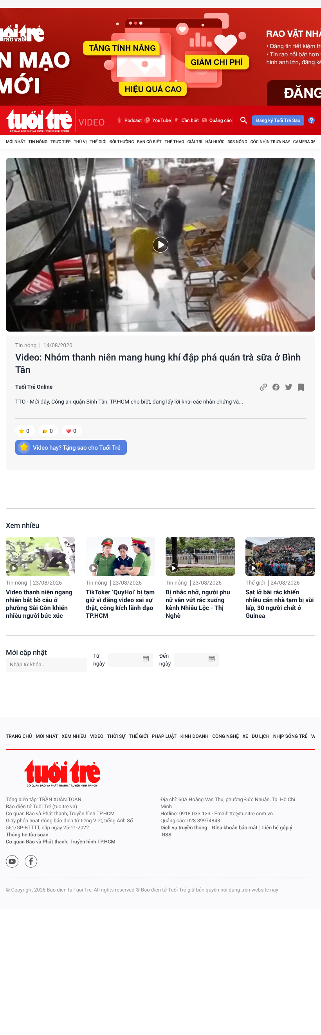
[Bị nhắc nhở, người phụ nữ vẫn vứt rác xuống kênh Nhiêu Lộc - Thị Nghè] (200, 556)
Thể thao (174, 141)
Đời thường (122, 141)
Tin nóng (38, 141)
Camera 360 (305, 141)
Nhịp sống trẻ (290, 736)
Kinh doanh (194, 736)
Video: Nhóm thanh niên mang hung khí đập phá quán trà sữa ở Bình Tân (158, 363)
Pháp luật (164, 736)
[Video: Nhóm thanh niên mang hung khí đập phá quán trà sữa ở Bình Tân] (160, 245)
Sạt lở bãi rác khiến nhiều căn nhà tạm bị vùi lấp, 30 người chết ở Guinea (279, 603)
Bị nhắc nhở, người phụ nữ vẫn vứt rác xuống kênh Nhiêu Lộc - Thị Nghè (198, 603)
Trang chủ (19, 736)
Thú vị (80, 141)
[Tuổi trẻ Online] (63, 773)
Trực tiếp (60, 141)
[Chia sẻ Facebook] (276, 387)
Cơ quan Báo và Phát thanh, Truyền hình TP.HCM (60, 842)
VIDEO (91, 122)
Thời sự (116, 736)
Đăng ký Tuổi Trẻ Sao (278, 120)
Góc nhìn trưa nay (270, 141)
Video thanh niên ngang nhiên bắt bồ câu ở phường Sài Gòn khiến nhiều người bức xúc (39, 603)
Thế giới (98, 141)
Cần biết (189, 120)
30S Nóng (237, 141)
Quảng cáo (220, 120)
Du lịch (260, 736)
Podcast (133, 120)
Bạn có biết (149, 141)
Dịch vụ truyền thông (183, 828)
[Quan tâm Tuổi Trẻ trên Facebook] (31, 861)
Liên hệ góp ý (277, 828)
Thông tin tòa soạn (27, 835)
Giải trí (194, 141)
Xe (245, 736)
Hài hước (215, 141)
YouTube (161, 120)
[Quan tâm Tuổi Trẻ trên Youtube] (12, 861)
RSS (166, 835)
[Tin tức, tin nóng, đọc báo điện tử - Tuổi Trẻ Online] (41, 120)
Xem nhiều (22, 526)
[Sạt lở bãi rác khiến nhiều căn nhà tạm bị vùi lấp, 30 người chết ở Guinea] (280, 556)
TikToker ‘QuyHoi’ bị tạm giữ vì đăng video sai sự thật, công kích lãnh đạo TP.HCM (120, 603)
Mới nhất (15, 141)
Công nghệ (225, 736)
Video (96, 736)
